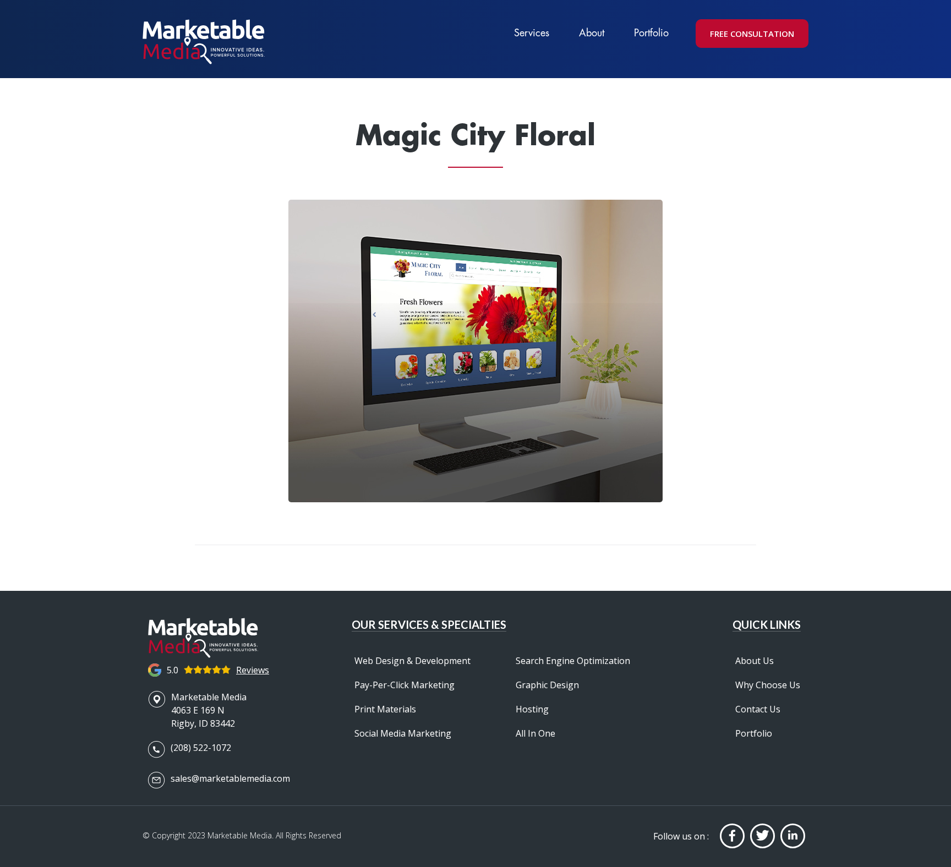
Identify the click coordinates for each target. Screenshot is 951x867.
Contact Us (757, 709)
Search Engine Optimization (573, 661)
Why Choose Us (767, 685)
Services (531, 32)
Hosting (532, 709)
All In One (535, 733)
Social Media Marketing (402, 733)
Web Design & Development (412, 661)
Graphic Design (547, 685)
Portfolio (651, 32)
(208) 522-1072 (201, 748)
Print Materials (385, 709)
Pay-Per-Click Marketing (404, 685)
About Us (754, 661)
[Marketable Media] (204, 41)
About (591, 32)
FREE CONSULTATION (752, 33)
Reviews (252, 670)
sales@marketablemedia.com (230, 778)
